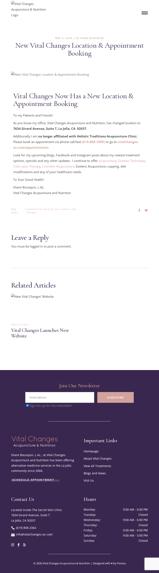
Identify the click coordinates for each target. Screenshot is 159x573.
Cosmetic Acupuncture (58, 166)
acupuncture (107, 161)
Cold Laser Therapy (27, 166)
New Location (62, 209)
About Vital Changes (98, 458)
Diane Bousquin (92, 38)
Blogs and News (95, 473)
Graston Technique (131, 161)
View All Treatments (97, 466)
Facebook (63, 155)
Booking (48, 209)
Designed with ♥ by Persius (109, 563)
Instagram (84, 155)
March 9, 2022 (19, 324)
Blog (13, 209)
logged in (36, 246)
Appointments (34, 209)
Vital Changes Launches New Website (40, 333)
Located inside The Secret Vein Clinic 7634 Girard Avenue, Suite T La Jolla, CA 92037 (36, 515)
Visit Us (89, 480)
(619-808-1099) (93, 142)
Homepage (91, 451)
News (14, 212)
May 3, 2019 (63, 38)
